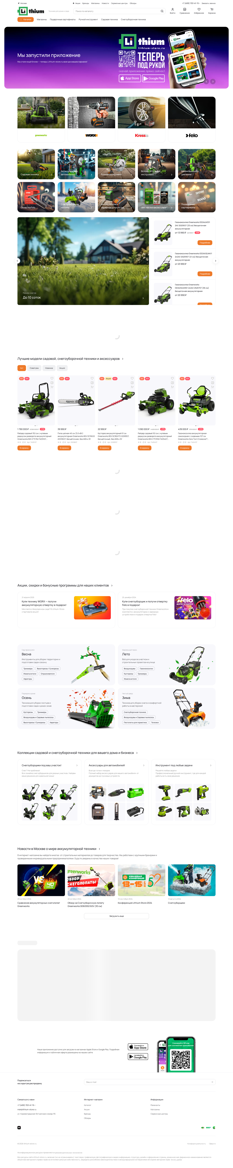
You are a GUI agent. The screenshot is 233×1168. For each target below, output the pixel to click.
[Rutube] (19, 1127)
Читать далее (176, 1159)
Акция (62, 368)
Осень (27, 698)
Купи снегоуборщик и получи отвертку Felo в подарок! (145, 603)
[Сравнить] (52, 382)
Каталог (87, 1105)
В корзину (24, 448)
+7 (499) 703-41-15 (190, 3)
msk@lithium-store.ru (26, 1109)
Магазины (155, 1109)
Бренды (87, 1113)
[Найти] (162, 11)
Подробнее (205, 242)
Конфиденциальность (196, 1143)
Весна (26, 654)
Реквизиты (155, 1105)
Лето (126, 654)
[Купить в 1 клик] (52, 387)
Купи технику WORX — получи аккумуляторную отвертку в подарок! (44, 603)
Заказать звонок (209, 3)
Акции (87, 1109)
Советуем (34, 368)
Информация (157, 1099)
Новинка (49, 368)
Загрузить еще (116, 916)
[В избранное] (52, 378)
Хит (21, 368)
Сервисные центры (159, 1113)
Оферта (212, 1143)
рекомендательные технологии (68, 1152)
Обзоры (87, 1118)
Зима (126, 698)
